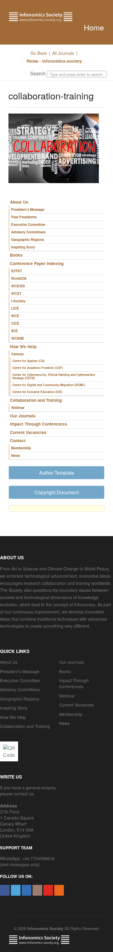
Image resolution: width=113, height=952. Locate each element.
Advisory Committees (28, 232)
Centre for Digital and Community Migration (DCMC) (48, 385)
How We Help (23, 346)
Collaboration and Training (36, 400)
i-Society (18, 301)
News (15, 455)
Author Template (56, 472)
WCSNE (17, 338)
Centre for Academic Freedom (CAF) (37, 368)
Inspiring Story (23, 247)
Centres (17, 354)
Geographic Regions (27, 239)
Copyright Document (57, 492)
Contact (18, 440)
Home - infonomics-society (53, 61)
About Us (19, 202)
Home (94, 27)
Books (16, 255)
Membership (21, 448)
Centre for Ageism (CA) (28, 361)
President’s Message (27, 209)
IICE (14, 330)
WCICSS (18, 286)
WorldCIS (19, 278)
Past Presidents (23, 217)
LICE (15, 308)
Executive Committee (28, 224)
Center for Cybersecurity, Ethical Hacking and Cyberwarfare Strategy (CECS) (53, 376)
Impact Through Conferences (38, 424)
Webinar (17, 407)
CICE (15, 323)
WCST (16, 293)
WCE (15, 315)
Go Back (38, 53)
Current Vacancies (28, 432)
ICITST (16, 270)
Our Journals (23, 416)
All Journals (63, 53)
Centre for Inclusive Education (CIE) (37, 392)
